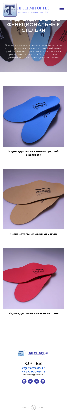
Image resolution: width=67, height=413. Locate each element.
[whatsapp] (43, 382)
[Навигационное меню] (62, 9)
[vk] (36, 382)
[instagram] (24, 382)
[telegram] (30, 382)
